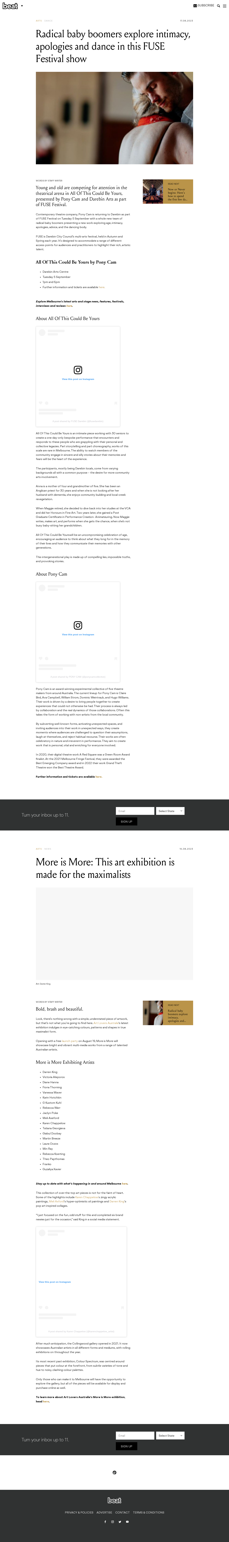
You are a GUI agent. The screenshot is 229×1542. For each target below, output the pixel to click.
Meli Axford (56, 1201)
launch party (70, 1041)
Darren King (116, 1201)
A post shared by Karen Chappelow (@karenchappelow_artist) (81, 1331)
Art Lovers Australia (106, 1023)
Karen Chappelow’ (87, 1197)
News (47, 849)
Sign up (126, 822)
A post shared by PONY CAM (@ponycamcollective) (77, 676)
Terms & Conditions (148, 1512)
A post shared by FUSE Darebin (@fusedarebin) (77, 421)
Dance (48, 21)
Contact (122, 1512)
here (46, 1401)
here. (102, 287)
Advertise (104, 1512)
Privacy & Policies (79, 1512)
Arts (39, 21)
